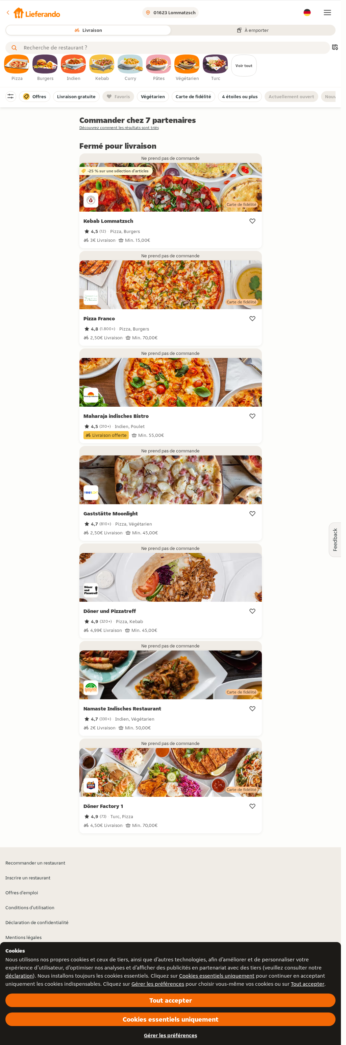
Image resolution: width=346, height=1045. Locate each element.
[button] (32, 12)
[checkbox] (17, 68)
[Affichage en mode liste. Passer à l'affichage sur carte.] (335, 48)
